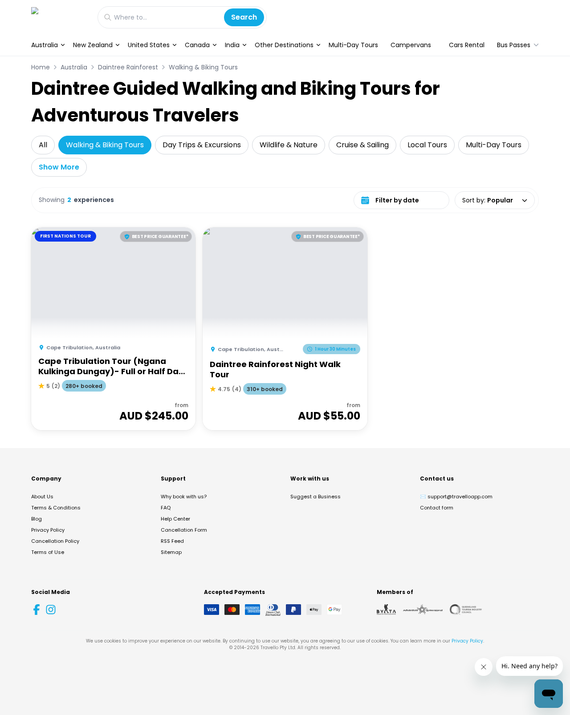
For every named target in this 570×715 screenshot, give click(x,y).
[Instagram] (50, 609)
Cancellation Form (184, 529)
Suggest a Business (315, 496)
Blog (36, 518)
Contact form (436, 507)
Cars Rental (466, 44)
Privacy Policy (48, 529)
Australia (44, 44)
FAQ (166, 507)
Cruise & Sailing (362, 145)
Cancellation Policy (55, 541)
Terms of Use (47, 552)
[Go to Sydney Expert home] (60, 17)
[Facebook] (36, 609)
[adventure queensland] (423, 609)
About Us (42, 496)
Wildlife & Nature (289, 145)
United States (149, 44)
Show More (59, 167)
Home (40, 67)
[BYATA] (386, 609)
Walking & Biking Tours (203, 67)
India (232, 44)
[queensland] (466, 609)
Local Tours (427, 145)
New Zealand (93, 44)
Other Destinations (284, 44)
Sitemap (171, 552)
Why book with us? (184, 496)
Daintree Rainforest (128, 67)
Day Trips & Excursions (202, 145)
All (43, 145)
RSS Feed (172, 541)
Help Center (175, 518)
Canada (197, 44)
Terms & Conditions (56, 507)
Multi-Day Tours (353, 44)
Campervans (411, 44)
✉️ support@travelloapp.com (456, 496)
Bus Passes (513, 44)
